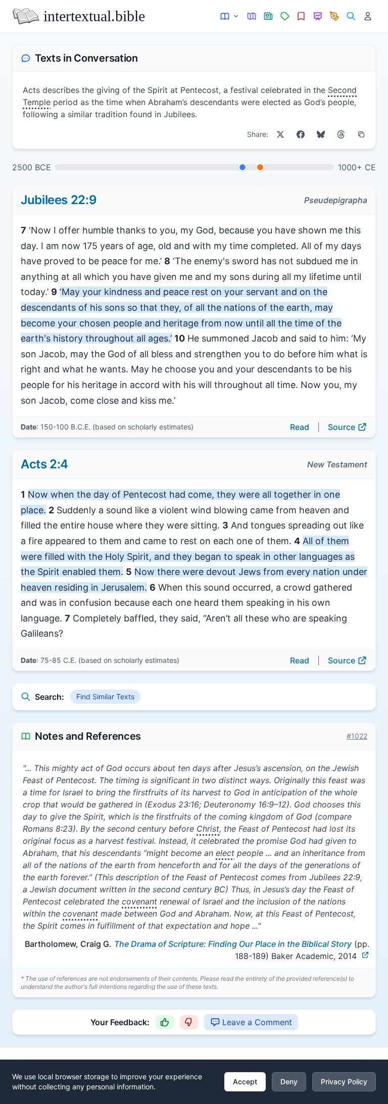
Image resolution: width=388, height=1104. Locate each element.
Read (299, 427)
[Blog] (334, 16)
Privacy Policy (344, 1081)
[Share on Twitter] (280, 134)
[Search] (351, 16)
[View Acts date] (260, 167)
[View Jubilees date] (242, 167)
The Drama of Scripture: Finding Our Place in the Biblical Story (233, 944)
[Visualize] (318, 16)
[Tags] (284, 16)
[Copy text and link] (361, 134)
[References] (301, 16)
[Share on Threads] (341, 134)
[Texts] (230, 16)
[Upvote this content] (165, 1022)
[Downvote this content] (189, 1022)
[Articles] (268, 16)
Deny (289, 1081)
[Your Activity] (367, 16)
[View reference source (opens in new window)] (365, 955)
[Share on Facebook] (301, 134)
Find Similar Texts (105, 696)
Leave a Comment (257, 1022)
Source (341, 427)
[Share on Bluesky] (321, 134)
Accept (245, 1081)
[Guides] (252, 16)
